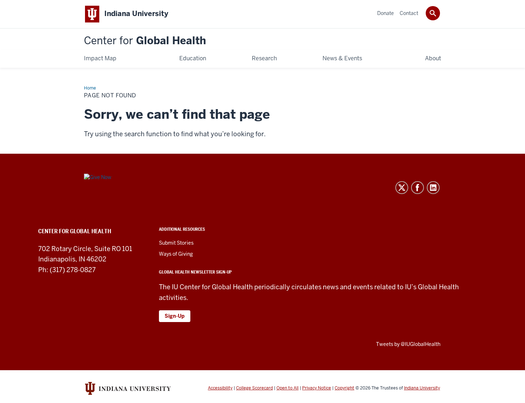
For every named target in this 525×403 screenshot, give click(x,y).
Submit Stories (176, 243)
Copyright (344, 388)
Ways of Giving (176, 254)
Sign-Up (175, 316)
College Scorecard (254, 388)
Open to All (287, 388)
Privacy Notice (316, 388)
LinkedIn (433, 187)
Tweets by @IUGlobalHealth (408, 344)
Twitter (401, 187)
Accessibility (220, 388)
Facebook (417, 187)
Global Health (145, 41)
